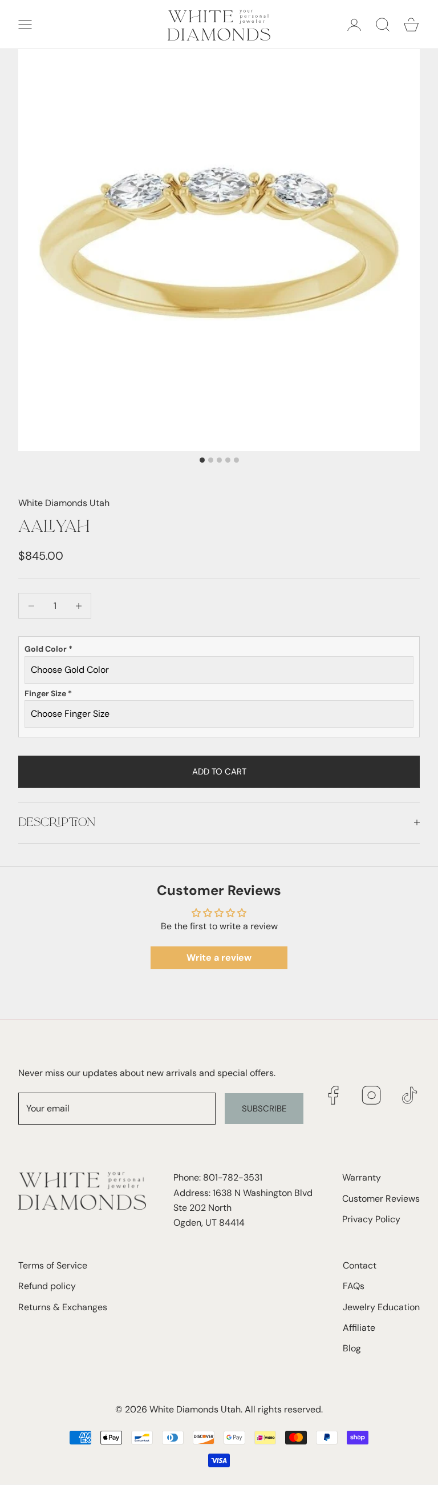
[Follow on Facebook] (333, 1095)
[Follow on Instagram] (372, 1095)
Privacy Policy (371, 1219)
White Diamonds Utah (64, 503)
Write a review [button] (219, 958)
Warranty (361, 1177)
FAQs (353, 1286)
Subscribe (264, 1108)
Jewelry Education (381, 1307)
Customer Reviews (381, 1199)
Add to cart (219, 771)
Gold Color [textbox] (48, 649)
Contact (359, 1265)
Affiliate (359, 1328)
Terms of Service (52, 1265)
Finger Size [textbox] (48, 693)
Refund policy (47, 1286)
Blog (352, 1348)
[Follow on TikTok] (410, 1095)
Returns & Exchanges (62, 1307)
